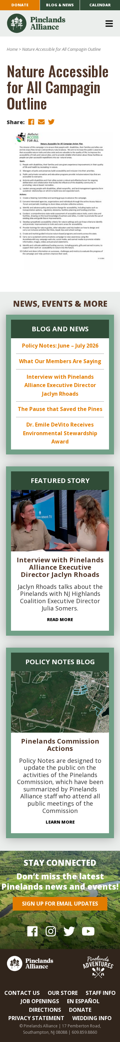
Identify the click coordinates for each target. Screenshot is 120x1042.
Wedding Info (92, 1018)
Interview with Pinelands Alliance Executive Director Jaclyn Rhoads (60, 385)
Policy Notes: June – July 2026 (60, 345)
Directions (45, 1009)
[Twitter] (69, 931)
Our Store (63, 993)
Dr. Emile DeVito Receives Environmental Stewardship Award (60, 433)
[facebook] (31, 121)
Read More (60, 619)
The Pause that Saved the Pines (60, 409)
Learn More (60, 822)
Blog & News (60, 4)
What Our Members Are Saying (60, 361)
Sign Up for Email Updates (60, 903)
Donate (19, 4)
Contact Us (22, 993)
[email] (41, 121)
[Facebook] (32, 931)
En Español (83, 1001)
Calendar (100, 4)
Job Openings (40, 1001)
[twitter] (51, 121)
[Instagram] (51, 931)
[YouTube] (87, 931)
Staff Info (101, 993)
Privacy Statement (36, 1018)
